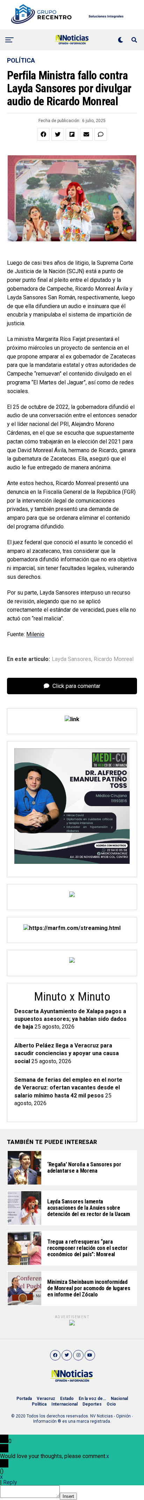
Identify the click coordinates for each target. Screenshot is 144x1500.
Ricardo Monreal (114, 659)
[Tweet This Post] (57, 134)
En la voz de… (92, 1398)
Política (39, 1404)
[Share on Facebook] (43, 134)
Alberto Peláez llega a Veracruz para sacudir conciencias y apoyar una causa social (66, 1053)
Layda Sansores (71, 659)
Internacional (64, 1404)
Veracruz (46, 1398)
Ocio (111, 1404)
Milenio (35, 634)
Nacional (119, 1398)
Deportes (92, 1404)
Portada (24, 1398)
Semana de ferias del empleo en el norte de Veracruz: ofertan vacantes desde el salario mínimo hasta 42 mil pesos (68, 1087)
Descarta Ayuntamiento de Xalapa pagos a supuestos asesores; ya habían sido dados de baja (70, 1019)
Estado (67, 1398)
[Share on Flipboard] (72, 134)
